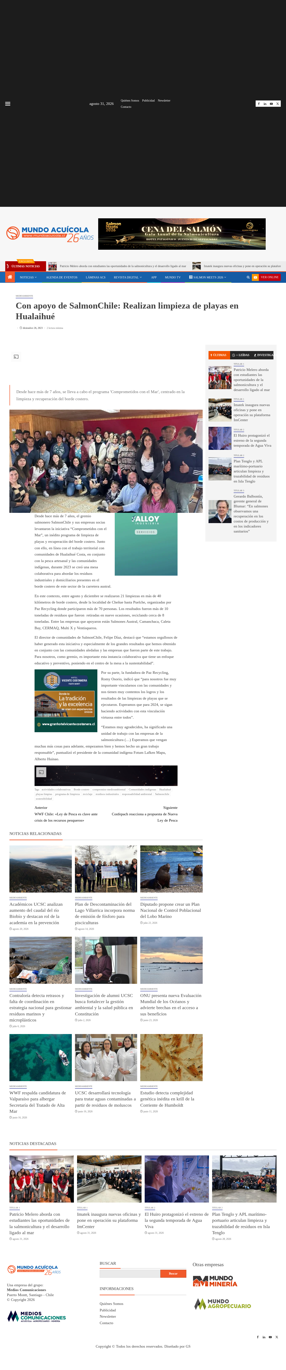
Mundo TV (173, 277)
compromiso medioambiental (109, 825)
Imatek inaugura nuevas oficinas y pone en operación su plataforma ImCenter (196, 266)
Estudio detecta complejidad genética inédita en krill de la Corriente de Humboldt (167, 1135)
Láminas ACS (96, 277)
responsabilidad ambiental (137, 830)
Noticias (27, 277)
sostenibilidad (44, 835)
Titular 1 (239, 400)
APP (154, 277)
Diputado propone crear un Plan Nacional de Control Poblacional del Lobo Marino (170, 947)
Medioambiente (24, 332)
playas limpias (44, 830)
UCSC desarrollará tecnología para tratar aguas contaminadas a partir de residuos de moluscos (105, 1135)
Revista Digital (126, 277)
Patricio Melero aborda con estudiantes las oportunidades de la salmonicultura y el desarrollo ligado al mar (252, 416)
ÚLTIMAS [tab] (219, 391)
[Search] (248, 277)
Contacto (126, 106)
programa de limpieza (67, 830)
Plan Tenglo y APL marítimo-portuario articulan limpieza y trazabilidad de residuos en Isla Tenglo (252, 507)
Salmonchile (162, 830)
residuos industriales (107, 830)
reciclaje (88, 830)
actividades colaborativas (56, 825)
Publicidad (148, 100)
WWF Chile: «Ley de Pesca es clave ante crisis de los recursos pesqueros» (66, 850)
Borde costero (81, 825)
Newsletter (164, 100)
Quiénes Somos (130, 100)
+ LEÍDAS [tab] (242, 391)
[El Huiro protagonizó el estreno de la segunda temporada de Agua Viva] (220, 474)
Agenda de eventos (61, 277)
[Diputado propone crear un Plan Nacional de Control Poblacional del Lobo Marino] (171, 905)
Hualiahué (165, 825)
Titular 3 (239, 527)
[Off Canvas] (7, 103)
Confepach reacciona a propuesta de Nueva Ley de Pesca (144, 850)
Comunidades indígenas (142, 825)
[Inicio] (10, 277)
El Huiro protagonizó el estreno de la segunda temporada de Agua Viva (252, 477)
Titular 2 (239, 466)
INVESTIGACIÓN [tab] (265, 391)
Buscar (108, 1299)
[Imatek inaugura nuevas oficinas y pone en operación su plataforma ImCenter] (220, 446)
